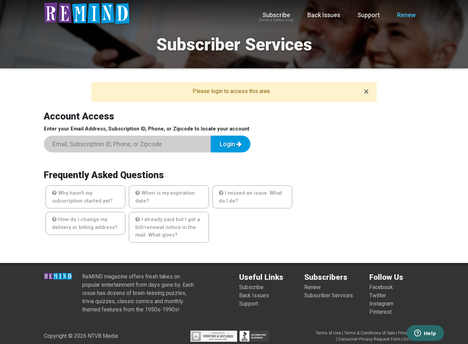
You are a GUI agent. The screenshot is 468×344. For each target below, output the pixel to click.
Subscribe (276, 17)
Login (228, 144)
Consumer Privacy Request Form (369, 339)
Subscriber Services (328, 295)
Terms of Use (328, 333)
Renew (406, 15)
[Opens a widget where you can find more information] (425, 333)
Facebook (381, 287)
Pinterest (380, 312)
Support (368, 15)
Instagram (381, 303)
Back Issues (323, 15)
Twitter (377, 295)
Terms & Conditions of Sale (369, 333)
